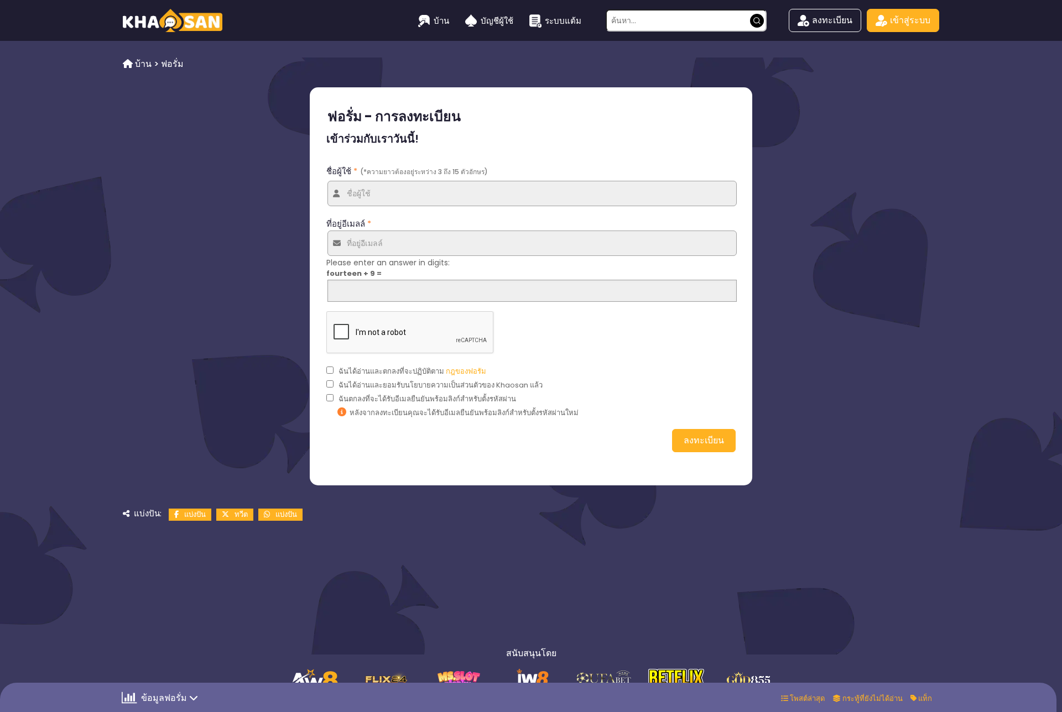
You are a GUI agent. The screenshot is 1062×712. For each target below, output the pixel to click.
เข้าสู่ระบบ (910, 20)
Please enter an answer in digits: (388, 262)
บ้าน (441, 21)
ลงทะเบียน (832, 20)
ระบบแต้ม (563, 21)
